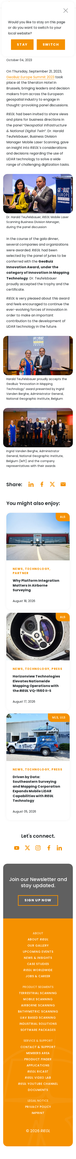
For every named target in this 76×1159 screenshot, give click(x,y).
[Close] (65, 10)
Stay (22, 44)
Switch (51, 44)
